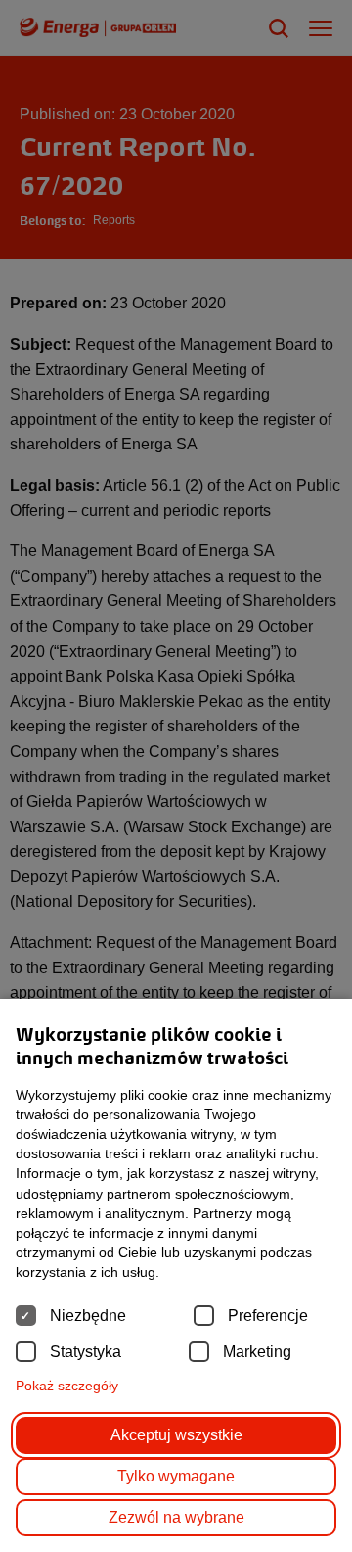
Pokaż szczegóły (67, 1385)
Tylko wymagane (176, 1476)
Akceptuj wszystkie (176, 1435)
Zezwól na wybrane (176, 1517)
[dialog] (176, 776)
